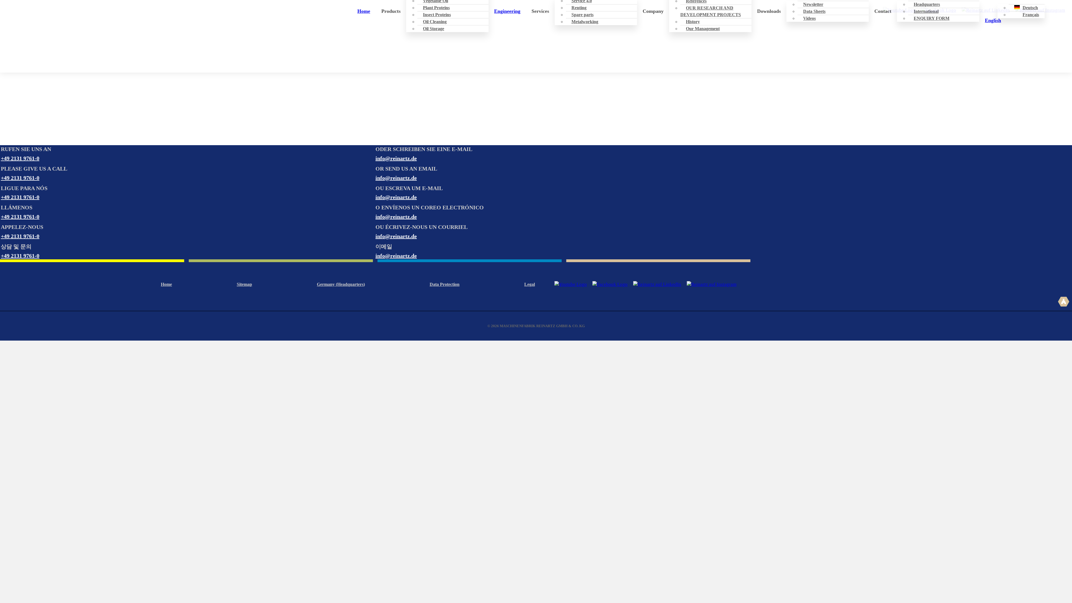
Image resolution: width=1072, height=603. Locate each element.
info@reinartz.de (396, 158)
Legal (529, 284)
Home (363, 11)
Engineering (507, 11)
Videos (809, 18)
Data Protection (445, 284)
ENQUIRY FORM (931, 18)
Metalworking (584, 21)
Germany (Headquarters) (341, 284)
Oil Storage (433, 28)
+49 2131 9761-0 (20, 158)
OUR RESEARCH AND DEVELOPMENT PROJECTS (710, 11)
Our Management (703, 28)
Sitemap (244, 284)
